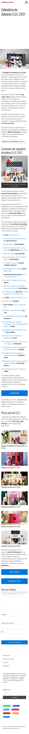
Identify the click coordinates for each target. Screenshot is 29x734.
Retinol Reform (14, 244)
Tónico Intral (11, 301)
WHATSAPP (15, 572)
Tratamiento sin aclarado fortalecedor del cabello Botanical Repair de (15, 324)
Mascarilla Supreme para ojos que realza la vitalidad (15, 363)
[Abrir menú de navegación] (26, 2)
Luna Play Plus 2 (11, 235)
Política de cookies (8, 659)
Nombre (4, 614)
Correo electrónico (8, 623)
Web (2, 632)
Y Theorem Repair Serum (15, 297)
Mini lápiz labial (14, 254)
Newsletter (6, 666)
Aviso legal (6, 655)
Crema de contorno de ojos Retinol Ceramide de (14, 355)
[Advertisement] (14, 33)
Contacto (5, 662)
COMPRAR (14, 393)
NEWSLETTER (14, 581)
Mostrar (22, 142)
